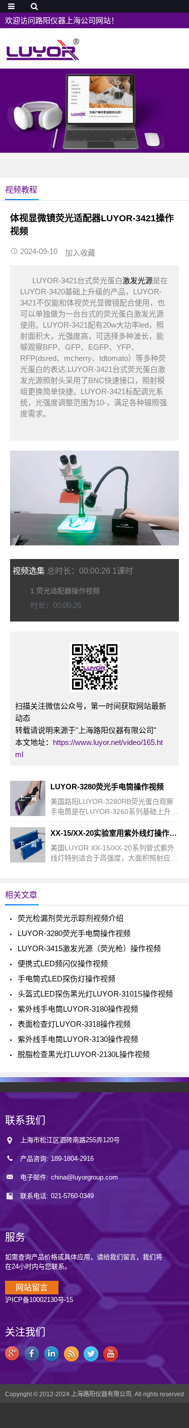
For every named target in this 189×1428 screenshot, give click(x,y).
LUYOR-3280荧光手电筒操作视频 (74, 933)
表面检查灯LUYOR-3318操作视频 (74, 1024)
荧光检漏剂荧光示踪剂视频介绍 (70, 918)
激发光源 (137, 280)
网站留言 (32, 1287)
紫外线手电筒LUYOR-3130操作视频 (78, 1039)
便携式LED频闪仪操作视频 (63, 963)
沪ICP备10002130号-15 (39, 1299)
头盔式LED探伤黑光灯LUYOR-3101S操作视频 (95, 993)
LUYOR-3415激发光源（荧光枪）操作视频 (89, 948)
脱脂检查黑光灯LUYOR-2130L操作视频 (84, 1054)
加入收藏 (80, 253)
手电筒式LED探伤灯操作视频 (66, 978)
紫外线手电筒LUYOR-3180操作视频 (78, 1009)
